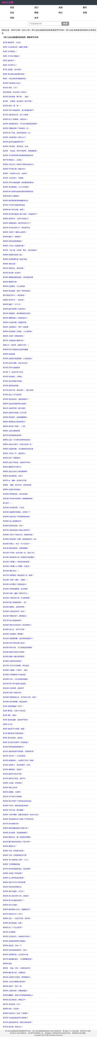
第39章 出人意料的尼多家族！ (14, 878)
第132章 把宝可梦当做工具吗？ (14, 643)
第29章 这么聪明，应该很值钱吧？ (15, 833)
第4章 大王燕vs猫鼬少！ (12, 56)
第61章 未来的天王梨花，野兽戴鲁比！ (17, 977)
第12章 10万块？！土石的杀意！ (15, 756)
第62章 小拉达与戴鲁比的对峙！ (15, 982)
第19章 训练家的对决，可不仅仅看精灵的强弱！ (20, 124)
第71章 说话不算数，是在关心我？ (15, 363)
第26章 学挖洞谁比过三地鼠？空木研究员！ (19, 819)
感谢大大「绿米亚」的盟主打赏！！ (16, 345)
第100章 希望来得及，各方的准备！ (16, 494)
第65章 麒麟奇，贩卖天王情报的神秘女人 (18, 995)
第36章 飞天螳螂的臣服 (11, 864)
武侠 (61, 7)
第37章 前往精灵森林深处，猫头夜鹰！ (17, 869)
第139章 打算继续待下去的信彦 (14, 675)
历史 (12, 13)
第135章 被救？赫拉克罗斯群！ (14, 656)
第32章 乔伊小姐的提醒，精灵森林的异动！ (19, 182)
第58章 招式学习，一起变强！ (14, 300)
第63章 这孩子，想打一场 (12, 986)
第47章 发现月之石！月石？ (13, 914)
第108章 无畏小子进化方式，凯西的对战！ (18, 535)
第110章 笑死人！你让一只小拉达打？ (17, 544)
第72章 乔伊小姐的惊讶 (11, 367)
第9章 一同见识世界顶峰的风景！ (15, 79)
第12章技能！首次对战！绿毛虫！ (15, 92)
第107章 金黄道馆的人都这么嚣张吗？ (17, 530)
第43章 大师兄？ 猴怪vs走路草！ (15, 232)
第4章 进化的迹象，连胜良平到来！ (16, 720)
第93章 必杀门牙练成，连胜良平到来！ (17, 462)
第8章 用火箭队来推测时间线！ (14, 74)
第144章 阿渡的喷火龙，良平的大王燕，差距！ (20, 697)
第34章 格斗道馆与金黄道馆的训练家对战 (18, 191)
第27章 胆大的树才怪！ (11, 824)
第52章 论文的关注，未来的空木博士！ (17, 936)
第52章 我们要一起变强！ (12, 273)
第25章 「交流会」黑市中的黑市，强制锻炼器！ (20, 151)
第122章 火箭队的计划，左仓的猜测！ (17, 598)
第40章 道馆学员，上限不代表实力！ (16, 218)
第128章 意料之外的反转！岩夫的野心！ (17, 625)
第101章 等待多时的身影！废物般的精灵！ (18, 498)
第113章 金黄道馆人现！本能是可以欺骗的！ (19, 557)
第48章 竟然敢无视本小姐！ (13, 255)
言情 (85, 13)
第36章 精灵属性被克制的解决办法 (15, 200)
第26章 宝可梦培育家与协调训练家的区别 (18, 155)
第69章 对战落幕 (9, 354)
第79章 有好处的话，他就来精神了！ (16, 399)
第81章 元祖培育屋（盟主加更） (15, 408)
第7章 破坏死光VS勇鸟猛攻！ (14, 733)
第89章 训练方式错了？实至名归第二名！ (18, 444)
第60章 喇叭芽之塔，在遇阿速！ (15, 973)
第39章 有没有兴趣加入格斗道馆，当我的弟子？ (20, 214)
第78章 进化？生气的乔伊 (12, 395)
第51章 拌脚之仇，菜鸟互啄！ (14, 268)
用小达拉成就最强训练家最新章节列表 (48, 30)
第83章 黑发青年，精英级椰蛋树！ (15, 417)
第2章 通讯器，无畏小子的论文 (14, 711)
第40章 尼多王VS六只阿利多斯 (14, 882)
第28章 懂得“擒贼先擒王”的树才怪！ (16, 828)
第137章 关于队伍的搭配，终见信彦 (16, 665)
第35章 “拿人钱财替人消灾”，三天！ (16, 860)
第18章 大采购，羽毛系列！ (13, 783)
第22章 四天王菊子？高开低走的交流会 (17, 801)
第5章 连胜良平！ (9, 60)
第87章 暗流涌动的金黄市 (12, 435)
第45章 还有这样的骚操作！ (13, 241)
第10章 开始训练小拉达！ (12, 83)
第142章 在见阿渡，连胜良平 (13, 688)
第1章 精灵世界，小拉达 (12, 42)
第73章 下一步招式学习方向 (13, 372)
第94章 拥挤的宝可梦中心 (12, 467)
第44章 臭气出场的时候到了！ (14, 900)
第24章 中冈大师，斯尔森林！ (14, 810)
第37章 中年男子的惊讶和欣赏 (14, 205)
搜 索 (65, 24)
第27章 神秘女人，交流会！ (13, 160)
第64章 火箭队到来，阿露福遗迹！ (15, 991)
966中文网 (7, 2)
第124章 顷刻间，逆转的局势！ (14, 607)
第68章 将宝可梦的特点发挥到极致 (15, 349)
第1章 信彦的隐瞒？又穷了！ (13, 706)
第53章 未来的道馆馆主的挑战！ (15, 941)
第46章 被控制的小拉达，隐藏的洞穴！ (17, 909)
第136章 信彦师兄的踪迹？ (12, 661)
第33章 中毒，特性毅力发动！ (14, 851)
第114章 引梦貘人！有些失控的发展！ (17, 562)
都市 (85, 7)
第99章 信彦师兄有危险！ (12, 489)
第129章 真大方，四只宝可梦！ (14, 629)
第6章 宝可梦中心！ (10, 65)
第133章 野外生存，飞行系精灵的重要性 (17, 647)
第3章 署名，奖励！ (10, 715)
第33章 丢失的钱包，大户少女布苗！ (16, 187)
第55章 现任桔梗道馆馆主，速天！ (15, 950)
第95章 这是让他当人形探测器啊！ (15, 471)
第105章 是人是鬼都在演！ (12, 521)
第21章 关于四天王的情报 (12, 796)
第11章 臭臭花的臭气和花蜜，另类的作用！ (19, 751)
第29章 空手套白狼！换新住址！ (15, 169)
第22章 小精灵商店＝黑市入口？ (15, 137)
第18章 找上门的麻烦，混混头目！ (15, 119)
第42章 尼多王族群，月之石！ (14, 891)
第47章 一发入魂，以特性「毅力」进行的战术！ (20, 250)
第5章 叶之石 (8, 724)
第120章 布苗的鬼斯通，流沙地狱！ (16, 589)
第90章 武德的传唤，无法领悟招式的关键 (18, 449)
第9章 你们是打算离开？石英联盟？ (16, 742)
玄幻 (36, 7)
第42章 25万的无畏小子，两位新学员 (16, 228)
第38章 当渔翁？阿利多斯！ (13, 873)
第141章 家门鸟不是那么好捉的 (14, 684)
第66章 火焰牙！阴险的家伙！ (14, 336)
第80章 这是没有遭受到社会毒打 (15, 404)
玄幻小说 (26, 30)
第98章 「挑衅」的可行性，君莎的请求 (17, 485)
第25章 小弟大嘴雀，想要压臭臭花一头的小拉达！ (21, 815)
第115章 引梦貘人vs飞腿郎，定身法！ (17, 566)
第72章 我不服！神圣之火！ (13, 1027)
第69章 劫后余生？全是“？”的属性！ (16, 1013)
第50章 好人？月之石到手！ (13, 927)
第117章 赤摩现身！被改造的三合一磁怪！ (18, 575)
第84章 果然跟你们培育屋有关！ (15, 422)
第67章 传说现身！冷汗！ (12, 1004)
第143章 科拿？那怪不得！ (12, 693)
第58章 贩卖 (7, 964)
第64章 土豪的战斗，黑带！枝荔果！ (16, 327)
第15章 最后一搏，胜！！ (12, 106)
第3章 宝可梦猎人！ (10, 51)
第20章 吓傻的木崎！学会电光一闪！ (16, 128)
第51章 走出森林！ (10, 932)
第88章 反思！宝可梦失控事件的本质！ (17, 440)
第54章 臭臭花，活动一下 (12, 945)
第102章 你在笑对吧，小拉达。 (14, 507)
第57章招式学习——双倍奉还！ (14, 295)
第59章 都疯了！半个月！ (12, 304)
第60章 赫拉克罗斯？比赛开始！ (15, 309)
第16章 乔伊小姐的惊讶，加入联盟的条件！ (19, 110)
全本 (36, 18)
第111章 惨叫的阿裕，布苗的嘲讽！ (16, 548)
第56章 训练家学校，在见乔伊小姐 (15, 954)
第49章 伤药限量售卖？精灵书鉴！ (15, 259)
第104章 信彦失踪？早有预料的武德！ (17, 516)
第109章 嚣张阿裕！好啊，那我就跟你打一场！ (20, 539)
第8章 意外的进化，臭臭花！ (13, 738)
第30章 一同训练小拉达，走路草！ (15, 173)
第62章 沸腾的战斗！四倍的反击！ (15, 318)
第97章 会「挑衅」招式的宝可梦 (15, 480)
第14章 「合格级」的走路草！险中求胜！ (18, 101)
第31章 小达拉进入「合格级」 (14, 178)
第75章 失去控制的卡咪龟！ (13, 381)
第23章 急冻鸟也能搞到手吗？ (14, 142)
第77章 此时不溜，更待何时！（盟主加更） (19, 390)
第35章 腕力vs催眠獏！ (11, 196)
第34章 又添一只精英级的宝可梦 (15, 855)
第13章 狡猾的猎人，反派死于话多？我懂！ (19, 760)
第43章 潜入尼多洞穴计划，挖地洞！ (16, 896)
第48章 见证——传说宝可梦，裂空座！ (17, 918)
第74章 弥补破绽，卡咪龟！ (13, 377)
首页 (12, 7)
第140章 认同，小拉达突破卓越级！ (16, 679)
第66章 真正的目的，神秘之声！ (15, 1000)
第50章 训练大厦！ (10, 264)
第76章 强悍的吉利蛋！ (11, 386)
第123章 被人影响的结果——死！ (15, 602)
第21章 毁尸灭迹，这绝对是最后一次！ (17, 133)
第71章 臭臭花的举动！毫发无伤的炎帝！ (18, 1022)
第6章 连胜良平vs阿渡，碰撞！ (14, 729)
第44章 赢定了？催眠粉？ (12, 237)
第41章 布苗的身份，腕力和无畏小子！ (17, 223)
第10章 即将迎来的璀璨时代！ (14, 747)
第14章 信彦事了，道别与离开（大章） (17, 765)
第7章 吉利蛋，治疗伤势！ (12, 69)
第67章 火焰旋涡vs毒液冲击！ (14, 340)
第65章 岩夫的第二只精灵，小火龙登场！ (18, 331)
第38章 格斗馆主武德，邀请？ (14, 209)
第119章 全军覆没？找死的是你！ (15, 584)
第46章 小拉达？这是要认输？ (14, 246)
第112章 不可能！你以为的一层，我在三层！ (19, 553)
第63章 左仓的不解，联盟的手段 (15, 322)
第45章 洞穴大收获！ (10, 905)
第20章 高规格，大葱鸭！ (12, 792)
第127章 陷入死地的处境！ (12, 620)
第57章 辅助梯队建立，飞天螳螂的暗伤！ (18, 959)
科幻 (61, 13)
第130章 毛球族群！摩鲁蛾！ (13, 634)
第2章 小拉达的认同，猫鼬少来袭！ (16, 47)
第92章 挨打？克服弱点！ (12, 458)
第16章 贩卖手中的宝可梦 (12, 774)
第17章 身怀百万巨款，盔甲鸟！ (15, 778)
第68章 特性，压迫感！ (11, 1009)
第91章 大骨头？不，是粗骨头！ (15, 453)
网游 (36, 13)
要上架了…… (8, 503)
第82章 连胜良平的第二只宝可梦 (15, 413)
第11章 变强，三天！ (10, 88)
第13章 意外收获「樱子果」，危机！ (16, 97)
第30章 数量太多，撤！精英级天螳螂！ (17, 837)
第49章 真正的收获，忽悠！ (13, 923)
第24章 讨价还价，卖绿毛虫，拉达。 (16, 146)
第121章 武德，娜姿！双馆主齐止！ (16, 593)
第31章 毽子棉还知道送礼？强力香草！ (17, 842)
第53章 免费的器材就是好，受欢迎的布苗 (18, 277)
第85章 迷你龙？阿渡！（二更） (15, 426)
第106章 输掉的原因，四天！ (13, 526)
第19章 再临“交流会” (10, 787)
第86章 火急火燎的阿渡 (11, 431)
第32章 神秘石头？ (10, 846)
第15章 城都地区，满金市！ (13, 769)
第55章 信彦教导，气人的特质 (14, 286)
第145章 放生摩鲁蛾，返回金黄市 (15, 702)
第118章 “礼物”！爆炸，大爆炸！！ (15, 580)
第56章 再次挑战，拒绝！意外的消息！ (17, 291)
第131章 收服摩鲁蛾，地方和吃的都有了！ (18, 638)
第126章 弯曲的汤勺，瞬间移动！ (15, 616)
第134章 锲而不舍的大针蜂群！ (14, 652)
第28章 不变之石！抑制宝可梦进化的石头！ (19, 164)
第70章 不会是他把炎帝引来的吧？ (15, 1018)
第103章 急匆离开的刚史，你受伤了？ (17, 512)
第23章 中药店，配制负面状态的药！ (16, 805)
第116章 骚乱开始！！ (11, 571)
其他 (12, 18)
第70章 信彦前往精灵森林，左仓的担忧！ (18, 358)
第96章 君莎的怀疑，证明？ (13, 476)
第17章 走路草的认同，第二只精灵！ (16, 115)
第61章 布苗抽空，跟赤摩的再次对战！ (17, 313)
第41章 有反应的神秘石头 (12, 887)
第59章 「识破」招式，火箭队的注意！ (17, 968)
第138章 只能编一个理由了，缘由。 (16, 670)
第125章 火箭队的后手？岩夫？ (14, 611)
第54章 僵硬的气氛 (10, 282)
